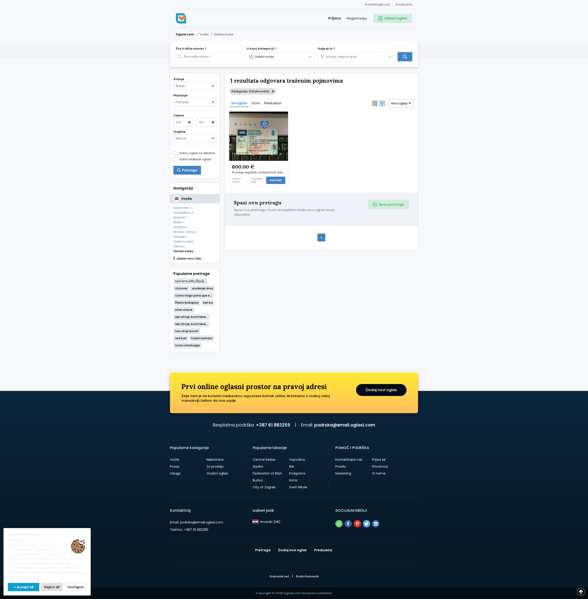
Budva (258, 480)
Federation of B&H (267, 473)
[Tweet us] (366, 523)
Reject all (51, 587)
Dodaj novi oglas (381, 390)
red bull (181, 338)
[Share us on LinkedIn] (375, 523)
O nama (378, 473)
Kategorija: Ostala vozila (250, 91)
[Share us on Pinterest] (357, 523)
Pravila (340, 466)
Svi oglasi (239, 103)
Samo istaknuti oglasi (195, 159)
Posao (175, 466)
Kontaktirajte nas (377, 4)
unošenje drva (202, 288)
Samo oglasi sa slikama (197, 153)
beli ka (208, 302)
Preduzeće (272, 103)
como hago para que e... (193, 295)
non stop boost (186, 331)
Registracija (357, 18)
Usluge (175, 473)
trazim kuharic (201, 338)
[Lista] (375, 103)
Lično (256, 103)
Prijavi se (379, 459)
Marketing (343, 473)
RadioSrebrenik (307, 576)
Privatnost (380, 466)
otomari (181, 288)
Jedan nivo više (188, 258)
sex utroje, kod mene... (191, 317)
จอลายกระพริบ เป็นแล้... (190, 281)
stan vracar (183, 310)
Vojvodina (297, 459)
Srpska (258, 466)
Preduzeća (404, 4)
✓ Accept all (24, 587)
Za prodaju (214, 466)
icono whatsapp (187, 345)
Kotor (293, 480)
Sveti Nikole (298, 487)
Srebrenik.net (279, 576)
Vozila (174, 459)
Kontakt (276, 180)
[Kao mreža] (382, 103)
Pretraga (263, 550)
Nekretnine (215, 459)
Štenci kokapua (186, 302)
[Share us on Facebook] (348, 523)
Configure (75, 587)
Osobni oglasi (217, 473)
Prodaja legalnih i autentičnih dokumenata (260, 172)
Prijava (334, 18)
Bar (291, 466)
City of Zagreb (264, 487)
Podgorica (297, 473)
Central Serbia (264, 459)
